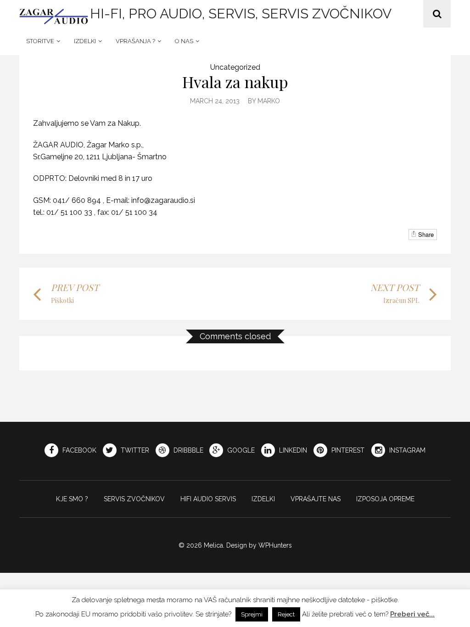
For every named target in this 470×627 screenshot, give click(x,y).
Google (240, 450)
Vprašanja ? (135, 41)
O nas (184, 41)
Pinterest (347, 450)
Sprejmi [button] (252, 614)
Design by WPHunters (259, 545)
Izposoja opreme (385, 499)
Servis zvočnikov (134, 499)
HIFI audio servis (208, 499)
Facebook (78, 450)
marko (268, 101)
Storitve (40, 41)
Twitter (134, 450)
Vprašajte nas (316, 499)
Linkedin (292, 450)
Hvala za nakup (235, 81)
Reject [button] (286, 614)
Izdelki (85, 41)
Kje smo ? (72, 499)
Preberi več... (412, 614)
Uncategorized (235, 67)
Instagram (406, 450)
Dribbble (187, 450)
